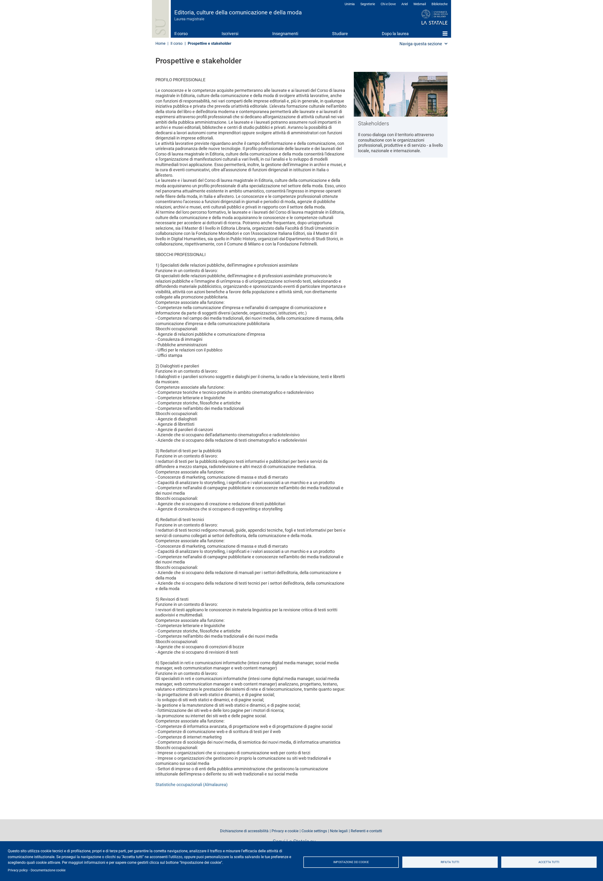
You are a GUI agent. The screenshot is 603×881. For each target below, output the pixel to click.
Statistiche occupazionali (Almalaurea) (191, 784)
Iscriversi (230, 33)
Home (445, 33)
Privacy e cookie (285, 831)
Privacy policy (18, 870)
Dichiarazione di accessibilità (244, 831)
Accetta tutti (548, 862)
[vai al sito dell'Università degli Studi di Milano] (425, 17)
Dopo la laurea (395, 33)
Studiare (340, 33)
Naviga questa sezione (420, 43)
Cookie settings (314, 831)
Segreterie (367, 4)
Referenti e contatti (366, 831)
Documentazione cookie (48, 870)
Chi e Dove (388, 4)
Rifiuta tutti (450, 862)
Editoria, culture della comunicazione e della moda (238, 12)
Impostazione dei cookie (351, 862)
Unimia (350, 4)
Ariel (404, 4)
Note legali (339, 831)
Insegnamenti (285, 33)
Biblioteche (440, 4)
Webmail (419, 4)
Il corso (181, 33)
